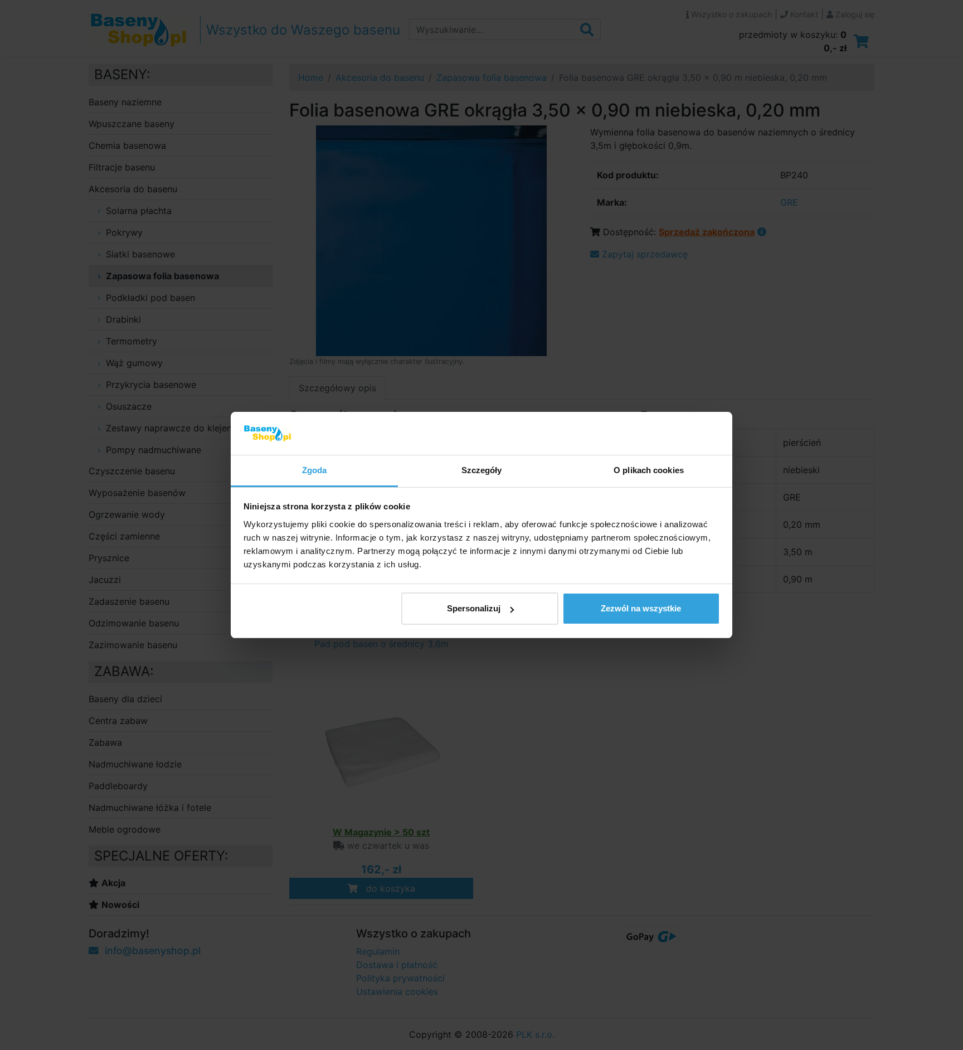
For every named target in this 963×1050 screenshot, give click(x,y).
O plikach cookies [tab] (649, 470)
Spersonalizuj (473, 608)
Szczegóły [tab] (481, 470)
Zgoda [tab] (314, 470)
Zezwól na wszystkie (641, 608)
